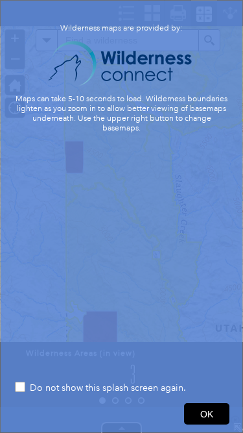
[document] (121, 190)
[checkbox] (121, 388)
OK (206, 414)
